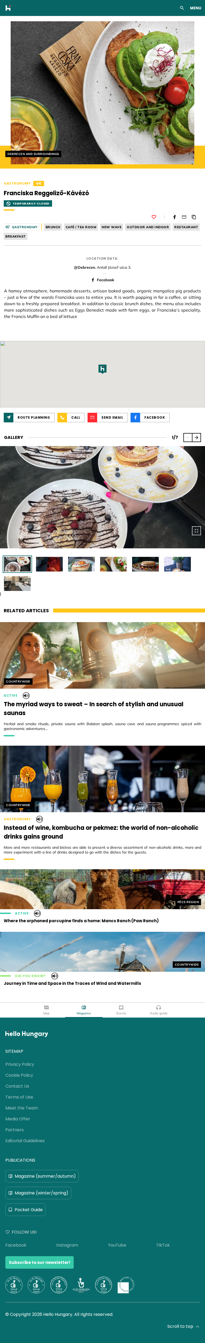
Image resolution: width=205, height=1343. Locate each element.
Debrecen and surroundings (33, 154)
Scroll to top (180, 1326)
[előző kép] (187, 437)
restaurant (186, 227)
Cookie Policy (19, 1075)
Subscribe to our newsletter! (39, 1262)
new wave (111, 227)
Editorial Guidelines (25, 1141)
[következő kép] (196, 437)
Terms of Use (19, 1097)
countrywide (18, 681)
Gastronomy (17, 183)
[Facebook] (174, 217)
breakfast (15, 236)
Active (10, 695)
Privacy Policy (19, 1064)
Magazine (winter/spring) (41, 1193)
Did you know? (30, 976)
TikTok (163, 1245)
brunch (53, 227)
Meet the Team (21, 1108)
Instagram (67, 1245)
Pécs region (188, 902)
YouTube (117, 1245)
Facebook (105, 279)
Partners (14, 1130)
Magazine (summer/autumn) (45, 1176)
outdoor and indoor (148, 227)
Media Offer (17, 1119)
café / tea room (81, 227)
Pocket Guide (29, 1210)
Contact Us (17, 1086)
